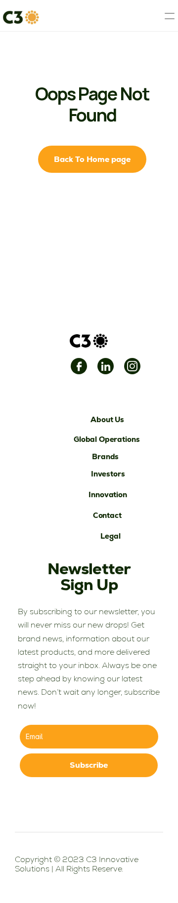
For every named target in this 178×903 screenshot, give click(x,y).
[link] (79, 366)
